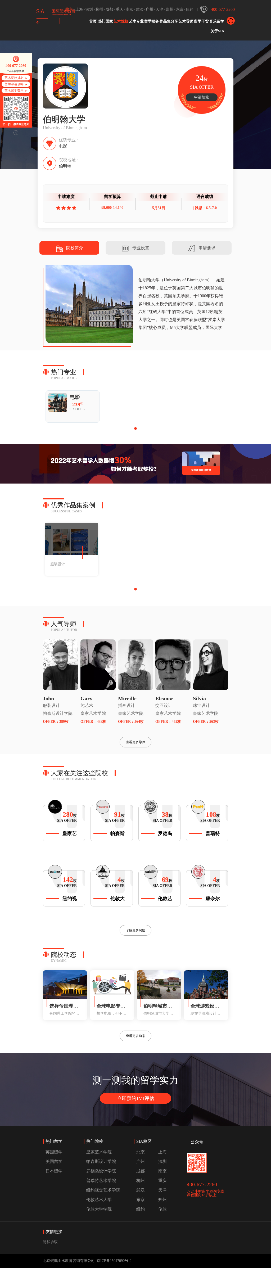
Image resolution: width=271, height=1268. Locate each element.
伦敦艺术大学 (99, 1199)
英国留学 (54, 1152)
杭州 (99, 9)
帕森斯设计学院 (58, 713)
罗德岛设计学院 (101, 1171)
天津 (159, 9)
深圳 (89, 9)
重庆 (119, 9)
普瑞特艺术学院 (101, 1180)
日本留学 (54, 1171)
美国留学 (54, 1161)
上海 (79, 9)
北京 (69, 9)
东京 (179, 9)
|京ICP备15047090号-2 (114, 1261)
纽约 (189, 9)
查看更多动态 (135, 1036)
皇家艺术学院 (93, 713)
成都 (109, 9)
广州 (149, 9)
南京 (129, 9)
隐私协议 (50, 1242)
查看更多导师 (135, 742)
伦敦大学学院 (99, 1209)
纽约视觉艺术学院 (103, 1190)
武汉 (139, 9)
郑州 (169, 9)
